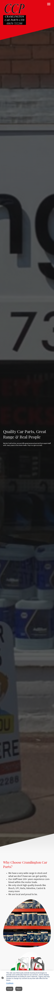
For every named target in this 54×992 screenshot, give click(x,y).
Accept (9, 989)
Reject (19, 989)
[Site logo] (14, 13)
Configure (9, 983)
